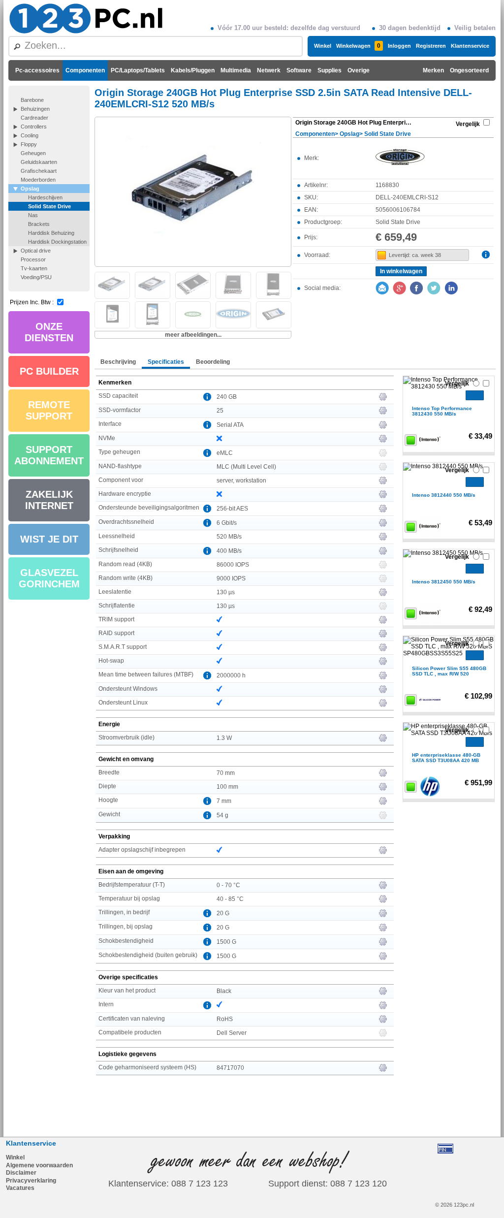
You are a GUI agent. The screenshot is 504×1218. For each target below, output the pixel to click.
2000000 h (231, 675)
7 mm (224, 801)
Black (224, 991)
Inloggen (399, 46)
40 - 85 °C (230, 899)
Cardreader (34, 118)
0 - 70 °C (228, 885)
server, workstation (241, 480)
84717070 (230, 1067)
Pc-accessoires (37, 70)
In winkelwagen (401, 271)
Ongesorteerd (469, 70)
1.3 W (224, 738)
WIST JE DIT (49, 539)
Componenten (85, 70)
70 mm (226, 772)
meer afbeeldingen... (193, 334)
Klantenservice (470, 46)
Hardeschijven (45, 197)
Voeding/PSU (36, 277)
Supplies (329, 70)
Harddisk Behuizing (51, 233)
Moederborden (38, 180)
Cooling (29, 135)
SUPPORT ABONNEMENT (49, 455)
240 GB (227, 396)
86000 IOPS (233, 564)
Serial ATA (230, 424)
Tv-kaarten (34, 268)
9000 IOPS (231, 578)
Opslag (30, 189)
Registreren (431, 46)
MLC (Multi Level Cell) (246, 466)
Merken (433, 70)
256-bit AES (232, 508)
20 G (223, 913)
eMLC (225, 452)
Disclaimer (21, 1172)
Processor (33, 259)
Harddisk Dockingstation (57, 242)
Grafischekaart (39, 171)
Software (299, 70)
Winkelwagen (358, 45)
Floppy (29, 144)
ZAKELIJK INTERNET (49, 500)
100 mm (227, 786)
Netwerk (269, 70)
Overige (358, 70)
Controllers (34, 126)
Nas (33, 215)
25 (220, 410)
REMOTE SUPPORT (49, 410)
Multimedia (235, 70)
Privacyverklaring (31, 1180)
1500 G (226, 941)
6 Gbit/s (227, 522)
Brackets (39, 224)
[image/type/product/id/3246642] (193, 191)
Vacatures (20, 1188)
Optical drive (36, 251)
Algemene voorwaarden (39, 1165)
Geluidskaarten (39, 162)
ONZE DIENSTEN (49, 332)
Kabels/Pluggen (193, 70)
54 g (222, 815)
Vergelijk (468, 124)
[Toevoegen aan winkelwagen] (475, 395)
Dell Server (232, 1032)
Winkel (322, 46)
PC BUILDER (49, 371)
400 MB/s (229, 550)
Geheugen (33, 153)
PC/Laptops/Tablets (138, 70)
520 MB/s (229, 536)
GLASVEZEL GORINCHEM (49, 578)
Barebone (32, 100)
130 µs (226, 592)
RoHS (225, 1019)
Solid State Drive (49, 206)
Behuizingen (35, 109)
